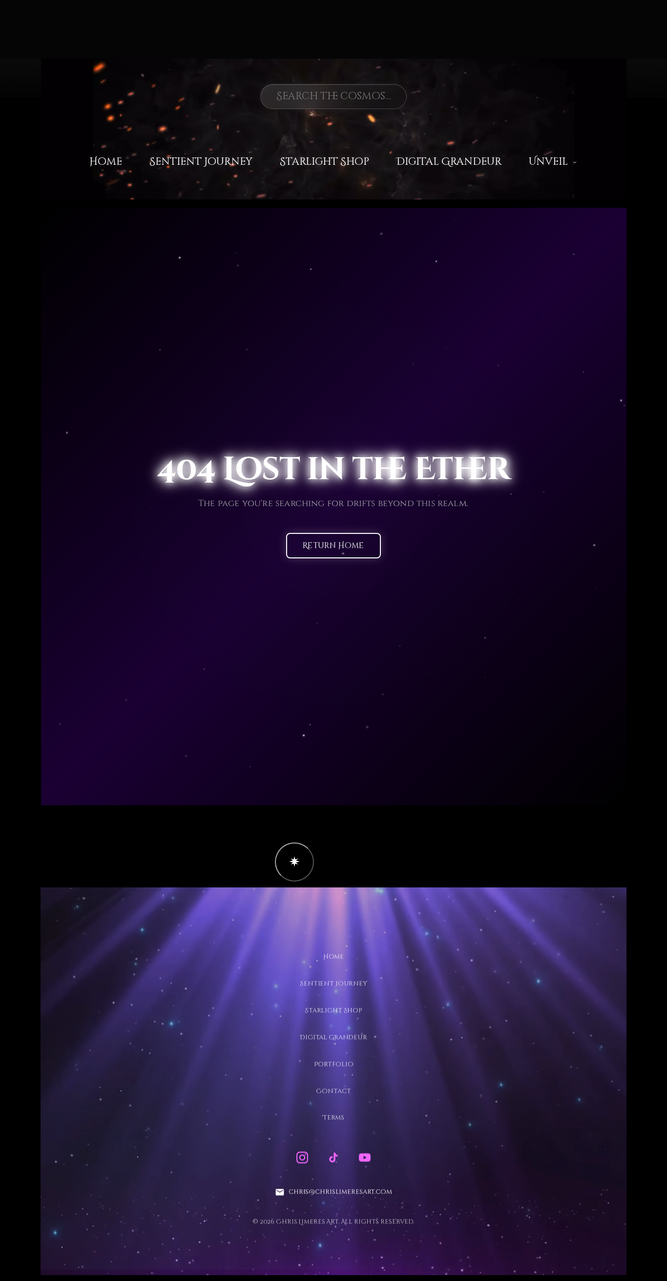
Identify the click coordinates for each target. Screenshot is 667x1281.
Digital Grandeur (448, 162)
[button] (294, 862)
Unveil (548, 162)
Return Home (333, 546)
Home (105, 162)
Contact (333, 1090)
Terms (333, 1117)
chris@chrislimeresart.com (340, 1192)
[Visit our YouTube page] (365, 1158)
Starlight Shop (324, 162)
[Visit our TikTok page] (333, 1158)
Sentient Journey (200, 162)
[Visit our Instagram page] (302, 1158)
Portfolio (334, 1064)
